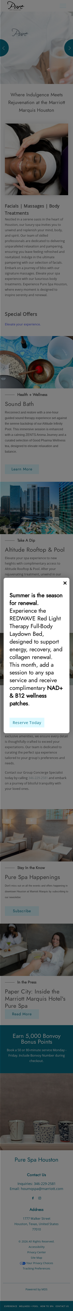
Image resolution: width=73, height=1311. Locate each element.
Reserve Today (27, 722)
